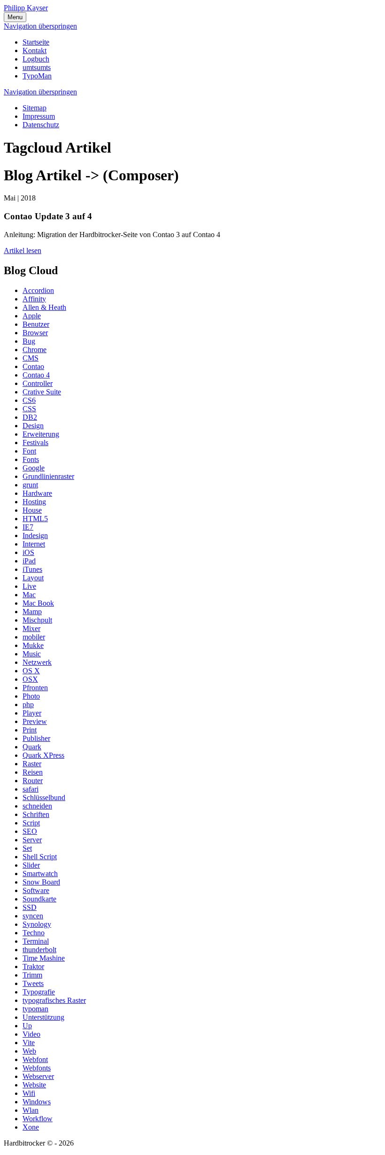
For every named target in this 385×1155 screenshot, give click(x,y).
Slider (31, 865)
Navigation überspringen (40, 26)
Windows (37, 1102)
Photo (31, 696)
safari (30, 789)
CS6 (29, 400)
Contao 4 (36, 375)
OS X (31, 671)
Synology (37, 924)
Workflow (38, 1119)
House (32, 510)
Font (29, 451)
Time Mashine (44, 958)
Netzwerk (37, 662)
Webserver (38, 1076)
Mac (29, 595)
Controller (38, 383)
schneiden (37, 806)
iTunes (32, 569)
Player (32, 713)
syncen (33, 916)
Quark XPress (43, 755)
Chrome (34, 350)
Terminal (36, 941)
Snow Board (41, 882)
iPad (29, 561)
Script (31, 823)
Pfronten (35, 688)
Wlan (30, 1110)
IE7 (28, 527)
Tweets (33, 983)
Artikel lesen (22, 250)
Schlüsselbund (44, 797)
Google (34, 468)
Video (31, 1034)
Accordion (38, 290)
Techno (34, 933)
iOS (28, 552)
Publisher (36, 738)
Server (32, 840)
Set (27, 848)
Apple (32, 316)
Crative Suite (42, 392)
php (28, 704)
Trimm (32, 975)
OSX (30, 679)
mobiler (34, 637)
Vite (29, 1043)
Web (29, 1051)
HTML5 (35, 519)
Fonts (31, 459)
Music (32, 654)
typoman (35, 1009)
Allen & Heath (44, 307)
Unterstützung (43, 1017)
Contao (33, 366)
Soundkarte (39, 899)
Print (30, 730)
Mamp (32, 612)
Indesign (35, 535)
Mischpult (37, 620)
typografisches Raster (54, 1000)
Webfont (35, 1059)
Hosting (34, 502)
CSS (29, 409)
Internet (34, 544)
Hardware (37, 493)
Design (33, 426)
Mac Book (38, 603)
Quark (32, 747)
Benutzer (36, 324)
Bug (29, 341)
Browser (35, 333)
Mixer (31, 628)
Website (34, 1085)
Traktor (33, 966)
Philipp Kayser (26, 8)
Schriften (36, 814)
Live (29, 586)
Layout (33, 578)
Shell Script (40, 857)
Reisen (33, 772)
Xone (31, 1127)
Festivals (35, 443)
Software (36, 890)
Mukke (33, 645)
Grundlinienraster (48, 476)
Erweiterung (41, 434)
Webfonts (37, 1068)
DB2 (30, 417)
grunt (30, 485)
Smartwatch (40, 874)
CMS (30, 358)
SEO (30, 831)
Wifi (29, 1093)
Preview (35, 721)
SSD (30, 907)
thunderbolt (39, 950)
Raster (32, 764)
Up (27, 1026)
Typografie (39, 992)
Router (33, 781)
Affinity (34, 299)
